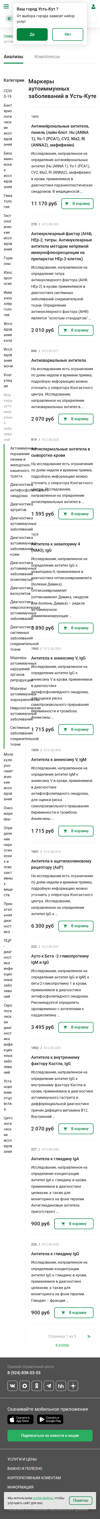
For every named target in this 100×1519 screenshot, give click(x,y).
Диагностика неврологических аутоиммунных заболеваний (25, 610)
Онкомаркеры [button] (8, 813)
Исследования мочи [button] (8, 357)
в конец (62, 1345)
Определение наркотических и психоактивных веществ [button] (8, 861)
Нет (68, 34)
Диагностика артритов (21, 507)
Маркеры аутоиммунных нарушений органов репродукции (23, 669)
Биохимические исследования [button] (8, 170)
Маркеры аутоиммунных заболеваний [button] (8, 417)
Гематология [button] (8, 201)
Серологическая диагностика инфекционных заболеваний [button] (8, 1039)
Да (32, 34)
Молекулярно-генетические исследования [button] (8, 776)
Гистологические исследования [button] (8, 232)
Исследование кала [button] (8, 332)
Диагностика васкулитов (21, 591)
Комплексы (47, 56)
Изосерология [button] (8, 278)
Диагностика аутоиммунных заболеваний (23, 523)
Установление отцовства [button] (8, 1095)
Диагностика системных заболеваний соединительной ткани (24, 638)
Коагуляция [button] (8, 380)
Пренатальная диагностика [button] (8, 918)
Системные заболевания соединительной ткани (24, 736)
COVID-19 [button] (8, 94)
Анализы (13, 56)
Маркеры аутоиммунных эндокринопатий (25, 694)
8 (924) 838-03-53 (23, 1372)
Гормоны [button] (8, 261)
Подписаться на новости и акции (50, 1435)
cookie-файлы (43, 1498)
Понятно (80, 1500)
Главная (10, 36)
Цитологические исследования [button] (8, 1135)
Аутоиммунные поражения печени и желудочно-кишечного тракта (23, 462)
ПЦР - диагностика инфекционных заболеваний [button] (8, 968)
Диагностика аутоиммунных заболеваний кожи (23, 546)
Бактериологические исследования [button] (8, 125)
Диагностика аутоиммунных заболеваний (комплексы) (23, 571)
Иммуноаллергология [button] (8, 303)
